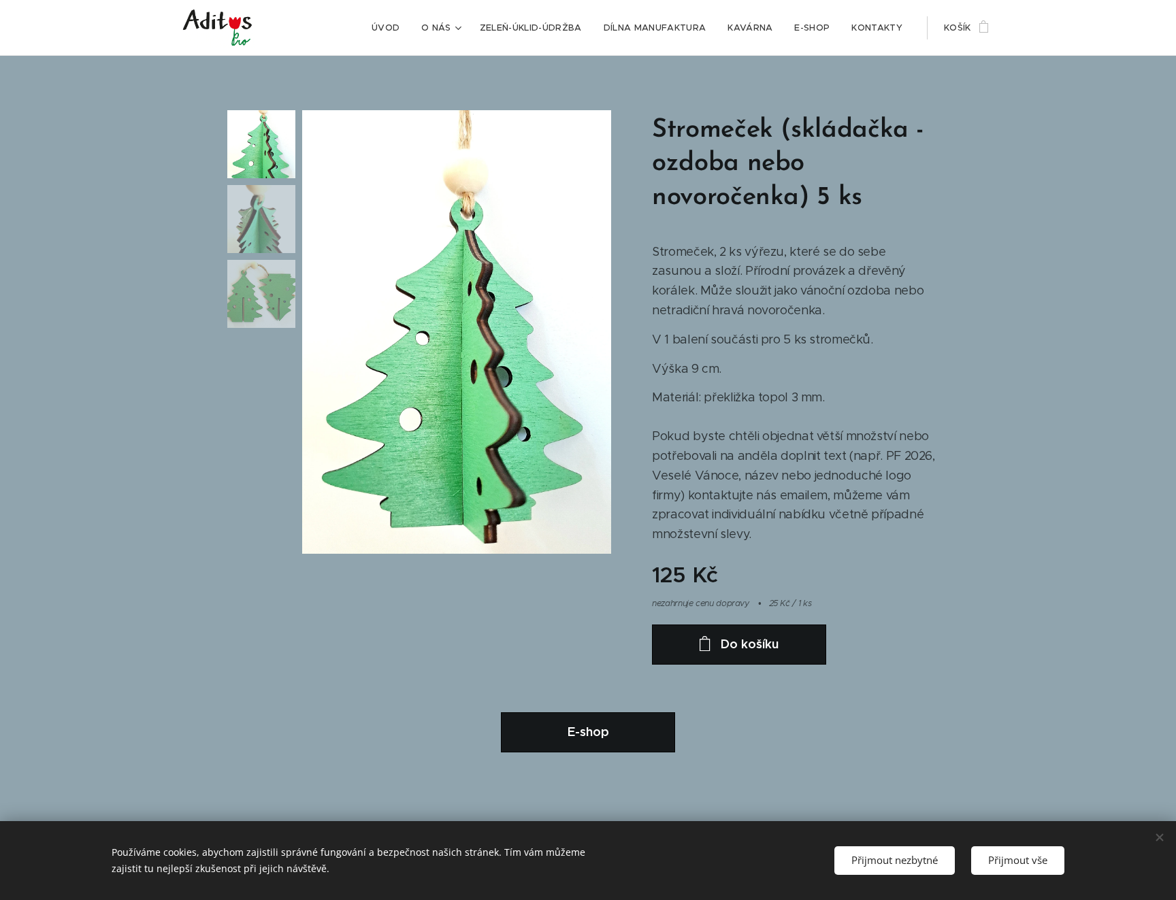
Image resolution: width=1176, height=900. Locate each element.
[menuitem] (389, 28)
